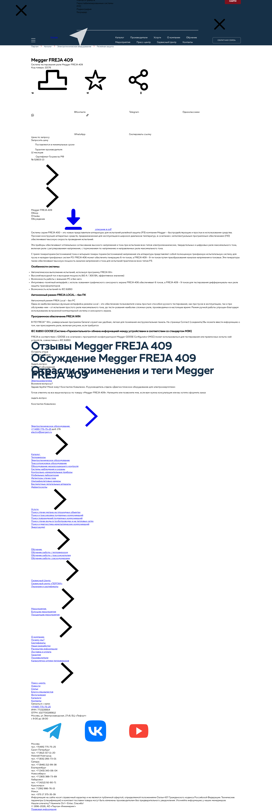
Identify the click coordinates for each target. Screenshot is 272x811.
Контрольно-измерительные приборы (52, 472)
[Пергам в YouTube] (138, 741)
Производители (39, 658)
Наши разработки (40, 646)
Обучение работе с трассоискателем (51, 555)
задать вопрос (39, 398)
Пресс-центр (38, 683)
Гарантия (36, 655)
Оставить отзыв (39, 352)
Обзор (34, 213)
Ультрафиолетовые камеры (46, 481)
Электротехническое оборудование (50, 460)
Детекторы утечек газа (43, 478)
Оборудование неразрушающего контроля (54, 466)
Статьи (34, 689)
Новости (35, 686)
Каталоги (36, 698)
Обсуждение (38, 219)
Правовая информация (44, 809)
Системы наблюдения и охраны (48, 469)
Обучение (36, 549)
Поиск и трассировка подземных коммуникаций (57, 515)
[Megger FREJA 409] (42, 163)
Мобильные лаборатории (45, 475)
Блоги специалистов (42, 692)
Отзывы (35, 216)
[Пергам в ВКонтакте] (95, 741)
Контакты (36, 701)
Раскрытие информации (44, 649)
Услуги (35, 509)
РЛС (79, 6)
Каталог (36, 454)
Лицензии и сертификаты (44, 587)
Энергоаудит (38, 527)
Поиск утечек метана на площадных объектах (55, 512)
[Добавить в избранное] (95, 80)
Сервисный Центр (41, 581)
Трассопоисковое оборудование (49, 463)
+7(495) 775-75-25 (41, 707)
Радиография (84, 9)
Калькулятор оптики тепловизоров (50, 661)
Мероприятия (39, 609)
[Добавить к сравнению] (52, 80)
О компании (38, 637)
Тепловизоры (38, 457)
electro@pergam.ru (41, 432)
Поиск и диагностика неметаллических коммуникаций (60, 524)
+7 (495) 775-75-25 (41, 429)
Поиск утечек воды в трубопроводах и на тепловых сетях (62, 521)
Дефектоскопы (39, 487)
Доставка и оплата (41, 652)
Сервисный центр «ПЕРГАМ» (46, 584)
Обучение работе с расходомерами (50, 558)
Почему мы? (37, 640)
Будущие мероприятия (43, 612)
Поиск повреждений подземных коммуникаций (56, 518)
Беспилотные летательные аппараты (51, 484)
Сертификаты (38, 643)
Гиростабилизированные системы (95, 3)
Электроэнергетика (41, 381)
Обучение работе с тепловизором (49, 552)
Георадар (82, 12)
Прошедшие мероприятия (45, 615)
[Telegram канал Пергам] (52, 741)
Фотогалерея (38, 695)
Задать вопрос (39, 364)
